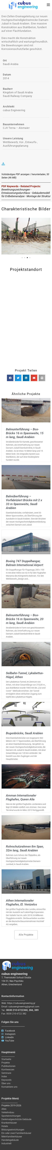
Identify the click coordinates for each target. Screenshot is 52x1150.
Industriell (6, 1143)
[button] (4, 237)
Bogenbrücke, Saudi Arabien (24, 733)
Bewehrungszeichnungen (15, 189)
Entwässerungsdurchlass (15, 192)
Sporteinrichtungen (11, 1115)
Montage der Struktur (39, 196)
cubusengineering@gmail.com (23, 1006)
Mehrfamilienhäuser (11, 1136)
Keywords (6, 1080)
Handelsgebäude (10, 1140)
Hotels (4, 1126)
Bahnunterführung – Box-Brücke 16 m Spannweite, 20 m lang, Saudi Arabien (24, 619)
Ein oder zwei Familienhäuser (16, 1133)
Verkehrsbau (7, 1112)
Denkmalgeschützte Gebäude (16, 1119)
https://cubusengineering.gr (21, 1003)
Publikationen (8, 1066)
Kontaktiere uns (9, 1086)
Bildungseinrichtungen (12, 1129)
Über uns (5, 1083)
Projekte (5, 1062)
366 (31, 1010)
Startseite (6, 1059)
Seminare (6, 1073)
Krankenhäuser (9, 1122)
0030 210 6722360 (17, 1010)
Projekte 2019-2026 (11, 1105)
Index (4, 1076)
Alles (3, 1109)
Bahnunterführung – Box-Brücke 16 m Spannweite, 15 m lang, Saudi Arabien (24, 433)
